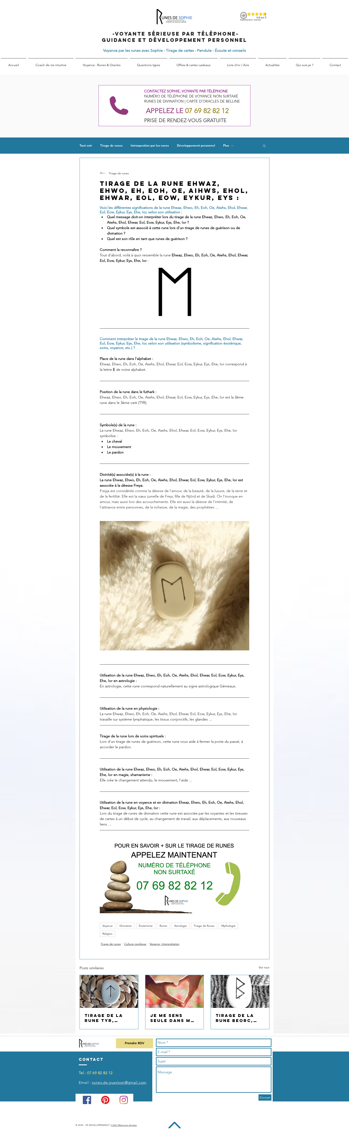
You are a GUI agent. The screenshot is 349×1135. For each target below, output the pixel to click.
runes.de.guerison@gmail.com (119, 1082)
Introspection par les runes (150, 145)
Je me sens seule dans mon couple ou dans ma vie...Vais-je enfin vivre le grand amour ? (174, 1018)
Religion (107, 933)
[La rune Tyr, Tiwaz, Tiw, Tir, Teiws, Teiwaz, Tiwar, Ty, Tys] (109, 991)
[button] (264, 145)
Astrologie (180, 926)
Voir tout (264, 967)
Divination (126, 926)
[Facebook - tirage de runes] (87, 1100)
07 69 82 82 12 (99, 1073)
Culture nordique (135, 944)
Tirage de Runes (204, 926)
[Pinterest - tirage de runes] (105, 1100)
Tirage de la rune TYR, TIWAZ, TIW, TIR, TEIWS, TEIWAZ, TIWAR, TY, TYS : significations (108, 1018)
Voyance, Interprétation (164, 944)
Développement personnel (196, 145)
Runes (163, 926)
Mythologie (228, 926)
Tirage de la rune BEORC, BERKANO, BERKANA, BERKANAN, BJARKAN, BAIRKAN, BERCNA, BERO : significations (238, 1018)
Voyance (107, 926)
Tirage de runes (111, 145)
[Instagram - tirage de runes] (124, 1100)
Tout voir (86, 145)
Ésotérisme (146, 926)
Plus (226, 145)
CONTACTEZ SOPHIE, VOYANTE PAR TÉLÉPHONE (186, 91)
